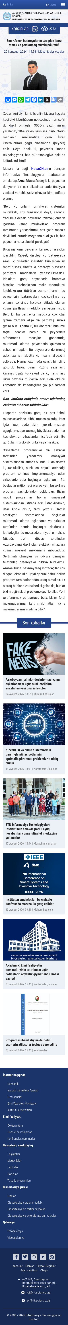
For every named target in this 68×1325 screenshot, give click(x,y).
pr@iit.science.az (38, 1300)
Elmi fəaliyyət (12, 1117)
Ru (11, 4)
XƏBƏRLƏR (19, 29)
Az (4, 4)
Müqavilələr (14, 1160)
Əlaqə (44, 1270)
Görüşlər (12, 1174)
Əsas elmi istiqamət (19, 1132)
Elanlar (11, 1196)
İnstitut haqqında (14, 1075)
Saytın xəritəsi (29, 1270)
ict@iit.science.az (38, 1292)
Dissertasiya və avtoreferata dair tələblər (31, 1215)
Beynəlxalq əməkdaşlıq (18, 1145)
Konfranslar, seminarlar (21, 1138)
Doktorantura (15, 1125)
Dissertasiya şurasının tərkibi (24, 1202)
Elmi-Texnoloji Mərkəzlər (22, 1103)
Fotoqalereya (15, 1231)
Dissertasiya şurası (15, 1187)
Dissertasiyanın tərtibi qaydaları (26, 1209)
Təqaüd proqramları (19, 1180)
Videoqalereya (15, 1237)
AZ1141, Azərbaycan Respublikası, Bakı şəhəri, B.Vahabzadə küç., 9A (38, 1283)
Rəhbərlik (12, 1084)
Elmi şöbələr (14, 1097)
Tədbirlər (12, 1167)
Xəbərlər (17, 1266)
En (8, 4)
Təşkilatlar (13, 1154)
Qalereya (9, 1222)
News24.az (38, 169)
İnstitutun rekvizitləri (19, 1110)
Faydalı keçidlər (46, 1266)
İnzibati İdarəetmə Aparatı (22, 1090)
